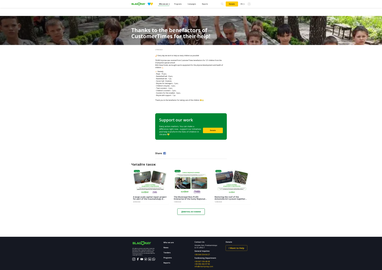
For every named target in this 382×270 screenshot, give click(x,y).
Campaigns (192, 4)
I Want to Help (236, 248)
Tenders (167, 252)
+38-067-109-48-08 (202, 261)
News (165, 247)
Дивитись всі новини (191, 211)
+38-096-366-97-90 (202, 264)
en (242, 4)
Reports (205, 4)
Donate (232, 4)
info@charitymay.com (203, 266)
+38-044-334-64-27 (202, 254)
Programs (178, 4)
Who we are (163, 4)
